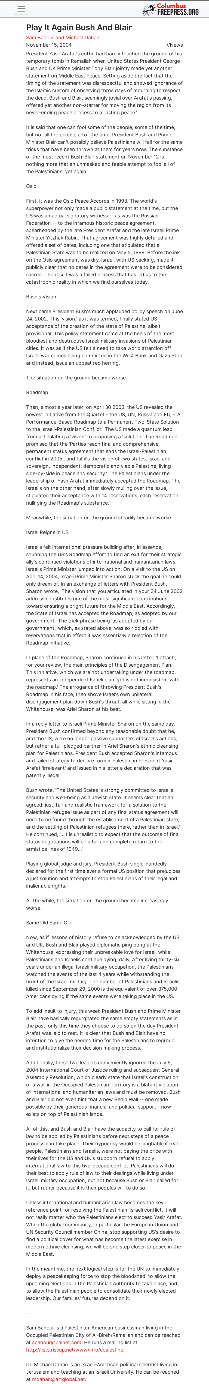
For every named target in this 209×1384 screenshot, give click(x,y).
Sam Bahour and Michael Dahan (63, 37)
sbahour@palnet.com (56, 1342)
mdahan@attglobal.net (58, 1379)
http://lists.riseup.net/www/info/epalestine (74, 1350)
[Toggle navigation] (21, 9)
